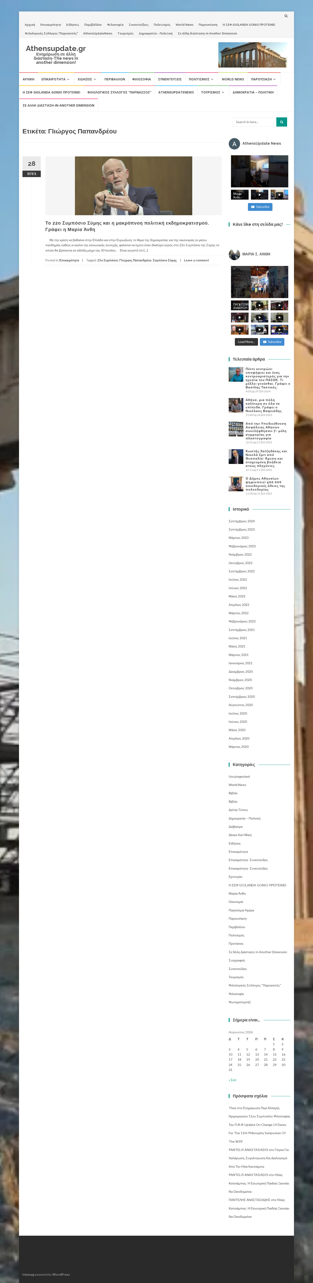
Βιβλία (233, 793)
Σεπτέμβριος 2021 (242, 630)
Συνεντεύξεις (138, 25)
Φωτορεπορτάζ (240, 1002)
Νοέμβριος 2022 (240, 554)
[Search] (281, 122)
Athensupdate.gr (56, 48)
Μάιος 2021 (237, 646)
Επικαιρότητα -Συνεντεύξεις (248, 860)
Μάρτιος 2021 (239, 655)
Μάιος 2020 (237, 730)
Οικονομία (236, 902)
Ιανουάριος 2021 (241, 663)
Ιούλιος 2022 (238, 579)
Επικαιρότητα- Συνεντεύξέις (248, 868)
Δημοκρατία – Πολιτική (156, 33)
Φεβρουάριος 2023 (242, 546)
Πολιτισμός (162, 25)
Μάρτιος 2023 (239, 538)
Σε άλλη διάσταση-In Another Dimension (207, 33)
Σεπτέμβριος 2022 (242, 571)
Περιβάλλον (93, 25)
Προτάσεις (236, 943)
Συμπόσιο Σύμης (165, 260)
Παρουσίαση (208, 25)
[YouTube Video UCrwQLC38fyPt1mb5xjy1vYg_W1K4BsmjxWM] (259, 282)
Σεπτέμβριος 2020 (242, 696)
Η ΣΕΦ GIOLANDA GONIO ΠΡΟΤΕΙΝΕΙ (249, 25)
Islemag (28, 1274)
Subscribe (262, 207)
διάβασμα (236, 826)
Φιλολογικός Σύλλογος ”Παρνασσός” (51, 33)
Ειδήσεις (72, 25)
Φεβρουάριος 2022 (242, 621)
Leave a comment (196, 260)
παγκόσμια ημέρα (241, 910)
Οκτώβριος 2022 (241, 563)
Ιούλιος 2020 (238, 713)
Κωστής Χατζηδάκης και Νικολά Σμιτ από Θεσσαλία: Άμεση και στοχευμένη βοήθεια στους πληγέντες (266, 458)
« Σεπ (232, 1080)
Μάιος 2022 (237, 596)
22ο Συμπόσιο (107, 260)
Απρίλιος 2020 (239, 738)
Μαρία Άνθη (237, 893)
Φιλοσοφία (115, 25)
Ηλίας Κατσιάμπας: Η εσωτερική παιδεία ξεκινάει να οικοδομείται (259, 1183)
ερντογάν (235, 877)
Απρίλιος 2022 (239, 605)
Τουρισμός (126, 33)
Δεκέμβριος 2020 (241, 671)
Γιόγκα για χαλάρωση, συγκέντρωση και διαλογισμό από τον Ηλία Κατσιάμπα (259, 1158)
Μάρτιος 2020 (239, 747)
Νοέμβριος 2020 (240, 680)
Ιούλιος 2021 (238, 638)
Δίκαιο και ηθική (240, 835)
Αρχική (30, 25)
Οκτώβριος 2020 (241, 688)
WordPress (61, 1274)
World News (184, 25)
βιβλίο (233, 801)
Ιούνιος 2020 (238, 721)
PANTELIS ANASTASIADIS (248, 1150)
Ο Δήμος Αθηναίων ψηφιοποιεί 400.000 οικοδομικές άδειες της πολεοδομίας (265, 484)
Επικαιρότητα (50, 25)
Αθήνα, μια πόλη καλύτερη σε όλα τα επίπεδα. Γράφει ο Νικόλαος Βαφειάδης (264, 405)
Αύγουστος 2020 (241, 705)
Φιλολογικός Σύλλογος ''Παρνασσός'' (255, 985)
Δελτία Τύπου (238, 810)
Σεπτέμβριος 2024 (242, 521)
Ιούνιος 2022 (238, 588)
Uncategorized (239, 776)
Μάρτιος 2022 (239, 613)
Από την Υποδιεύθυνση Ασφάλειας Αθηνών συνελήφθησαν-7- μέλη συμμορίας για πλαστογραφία (266, 431)
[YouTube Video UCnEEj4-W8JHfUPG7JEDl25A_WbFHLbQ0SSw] (259, 171)
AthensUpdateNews (97, 33)
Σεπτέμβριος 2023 (242, 529)
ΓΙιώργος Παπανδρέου (135, 260)
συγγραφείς (237, 960)
